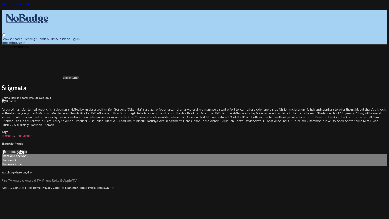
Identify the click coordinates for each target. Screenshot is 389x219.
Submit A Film (46, 39)
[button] (3, 34)
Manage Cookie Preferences (85, 187)
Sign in (75, 39)
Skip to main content (16, 3)
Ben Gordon (23, 135)
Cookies (59, 187)
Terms (37, 187)
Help (28, 187)
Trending (29, 39)
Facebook (9, 152)
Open (75, 77)
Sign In (20, 42)
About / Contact (13, 187)
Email (23, 152)
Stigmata (8, 135)
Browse (7, 39)
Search (18, 39)
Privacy (47, 187)
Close (67, 77)
